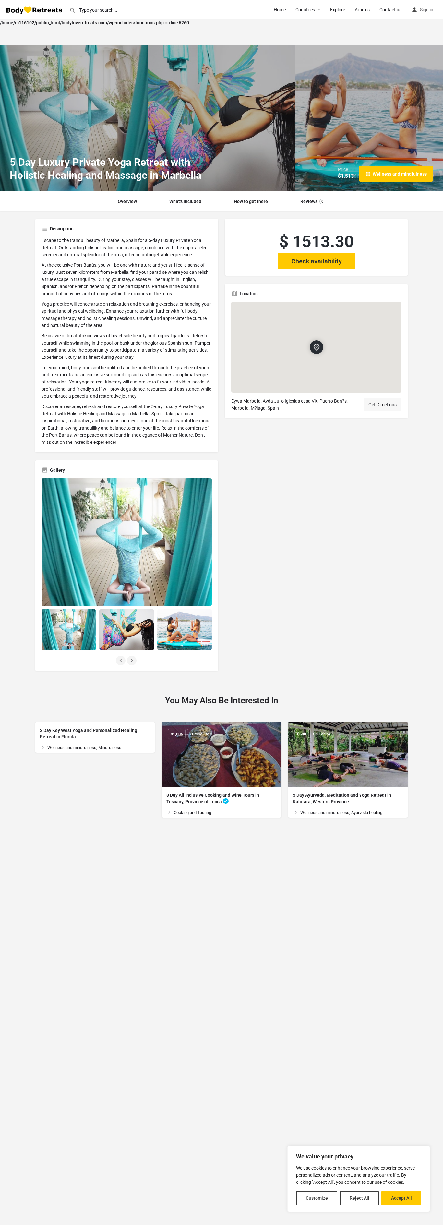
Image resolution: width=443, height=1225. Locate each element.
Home (280, 9)
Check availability (316, 261)
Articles (362, 9)
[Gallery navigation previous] (121, 660)
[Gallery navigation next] (132, 660)
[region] (358, 1179)
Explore (337, 9)
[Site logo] (35, 9)
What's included (185, 201)
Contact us (390, 9)
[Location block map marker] (316, 347)
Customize (317, 1198)
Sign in (426, 9)
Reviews (311, 201)
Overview (127, 201)
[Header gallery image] (74, 118)
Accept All (401, 1198)
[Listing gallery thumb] (127, 542)
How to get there (251, 201)
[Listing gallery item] (69, 629)
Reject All (359, 1198)
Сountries (305, 9)
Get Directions (382, 404)
